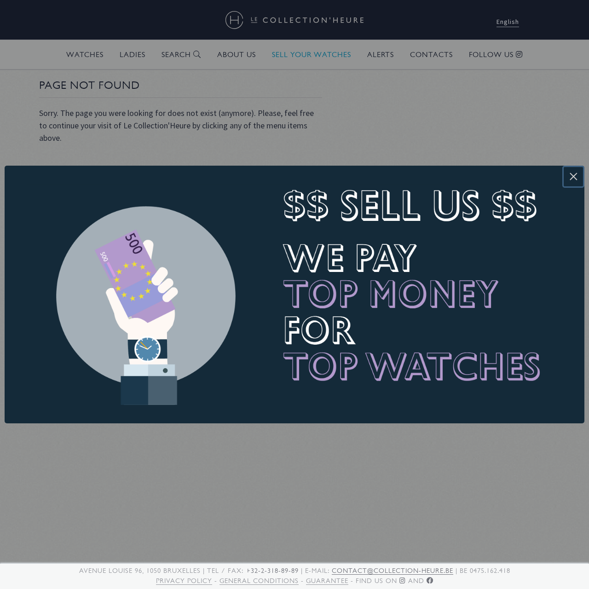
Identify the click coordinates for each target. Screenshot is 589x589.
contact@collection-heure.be (392, 570)
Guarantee (327, 580)
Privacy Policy (184, 580)
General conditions (259, 580)
